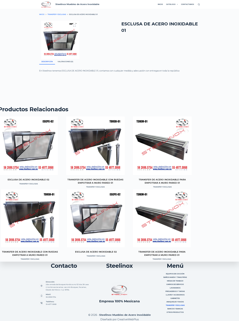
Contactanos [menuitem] (187, 4)
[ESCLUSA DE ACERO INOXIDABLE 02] (96, 218)
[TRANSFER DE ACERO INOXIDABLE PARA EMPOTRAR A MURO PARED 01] (162, 145)
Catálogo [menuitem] (171, 4)
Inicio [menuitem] (160, 4)
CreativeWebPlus (128, 319)
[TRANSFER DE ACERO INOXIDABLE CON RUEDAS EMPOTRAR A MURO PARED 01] (95, 145)
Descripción (47, 61)
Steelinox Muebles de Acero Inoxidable (77, 4)
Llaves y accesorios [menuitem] (175, 295)
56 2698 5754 (51, 297)
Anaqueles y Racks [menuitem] (175, 302)
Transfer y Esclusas (28, 184)
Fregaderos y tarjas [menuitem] (175, 291)
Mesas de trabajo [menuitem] (175, 281)
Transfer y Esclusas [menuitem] (175, 305)
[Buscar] (199, 4)
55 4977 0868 (51, 304)
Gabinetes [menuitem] (175, 298)
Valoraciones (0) (65, 61)
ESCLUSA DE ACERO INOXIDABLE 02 (28, 179)
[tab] (47, 61)
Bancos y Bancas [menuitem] (175, 309)
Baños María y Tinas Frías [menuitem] (175, 277)
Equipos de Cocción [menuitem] (175, 274)
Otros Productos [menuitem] (175, 312)
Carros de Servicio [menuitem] (175, 284)
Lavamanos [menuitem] (175, 288)
